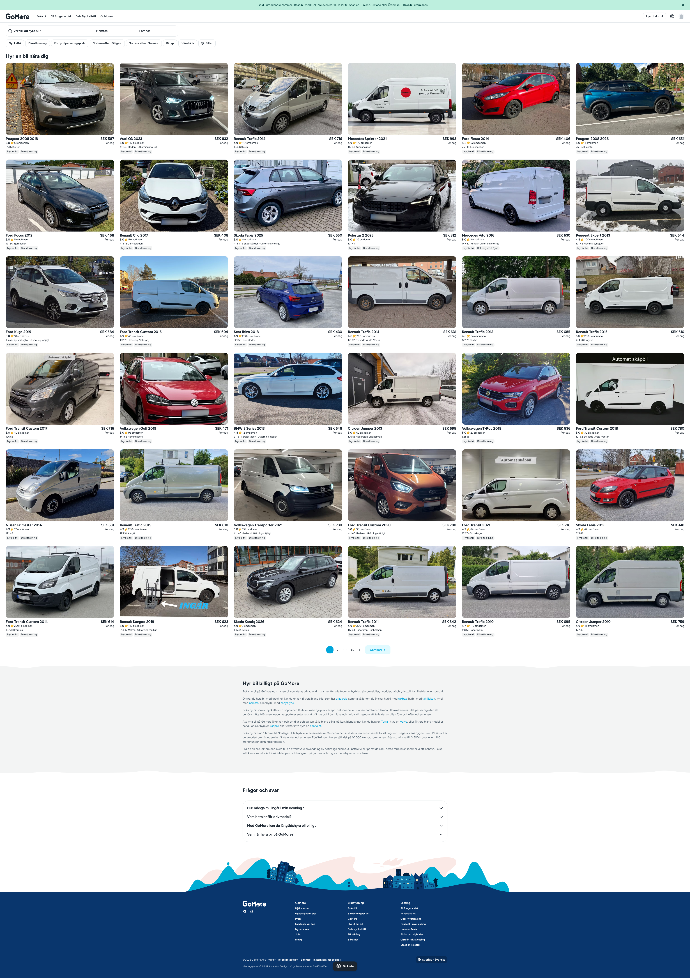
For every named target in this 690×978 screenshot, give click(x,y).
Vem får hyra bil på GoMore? (270, 834)
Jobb (298, 934)
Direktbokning (37, 43)
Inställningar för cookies (327, 959)
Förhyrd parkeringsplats (69, 43)
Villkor (271, 959)
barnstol (254, 703)
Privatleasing (408, 913)
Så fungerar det (61, 16)
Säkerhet (353, 939)
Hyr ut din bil (654, 16)
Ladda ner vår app (305, 924)
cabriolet (315, 726)
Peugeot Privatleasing (413, 924)
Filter (209, 43)
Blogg (298, 939)
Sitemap (305, 959)
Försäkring (354, 934)
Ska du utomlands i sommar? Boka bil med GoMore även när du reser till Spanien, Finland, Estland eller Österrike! (342, 5)
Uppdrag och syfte (305, 913)
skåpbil (274, 726)
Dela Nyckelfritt (85, 16)
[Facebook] (245, 911)
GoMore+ (106, 16)
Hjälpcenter (302, 908)
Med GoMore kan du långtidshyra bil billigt (281, 825)
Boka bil (41, 16)
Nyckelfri (15, 43)
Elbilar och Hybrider (412, 934)
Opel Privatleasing (411, 918)
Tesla (384, 721)
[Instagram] (251, 911)
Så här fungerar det (359, 913)
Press (298, 918)
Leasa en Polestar (410, 944)
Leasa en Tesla (409, 929)
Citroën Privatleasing (413, 939)
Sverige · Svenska (433, 959)
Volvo (403, 721)
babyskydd (287, 703)
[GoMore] (17, 16)
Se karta (348, 966)
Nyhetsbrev (302, 929)
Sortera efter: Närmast (144, 43)
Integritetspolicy (288, 959)
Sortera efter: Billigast (107, 43)
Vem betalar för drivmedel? (269, 817)
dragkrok (341, 698)
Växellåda (187, 43)
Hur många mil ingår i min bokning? (275, 808)
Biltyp (170, 43)
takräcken (428, 698)
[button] (684, 5)
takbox (402, 698)
